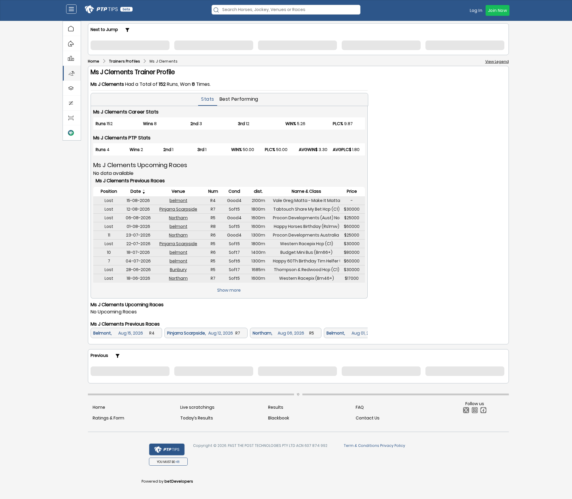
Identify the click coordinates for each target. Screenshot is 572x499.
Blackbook (278, 418)
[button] (72, 28)
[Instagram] (473, 411)
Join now (497, 10)
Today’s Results (196, 418)
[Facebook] (482, 411)
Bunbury (178, 270)
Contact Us (368, 418)
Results (275, 407)
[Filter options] (127, 30)
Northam (178, 218)
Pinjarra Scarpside (178, 209)
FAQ (360, 407)
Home (99, 407)
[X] (465, 411)
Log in (476, 10)
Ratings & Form (108, 418)
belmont (178, 200)
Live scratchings (197, 407)
